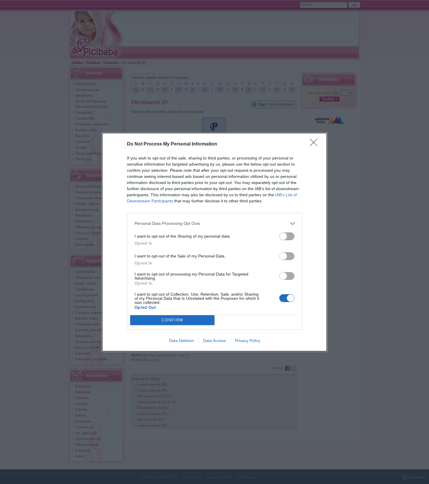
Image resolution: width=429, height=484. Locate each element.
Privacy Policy (247, 340)
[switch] (286, 236)
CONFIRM (172, 320)
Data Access (214, 340)
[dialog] (214, 242)
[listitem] (214, 223)
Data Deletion (181, 340)
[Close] (315, 144)
